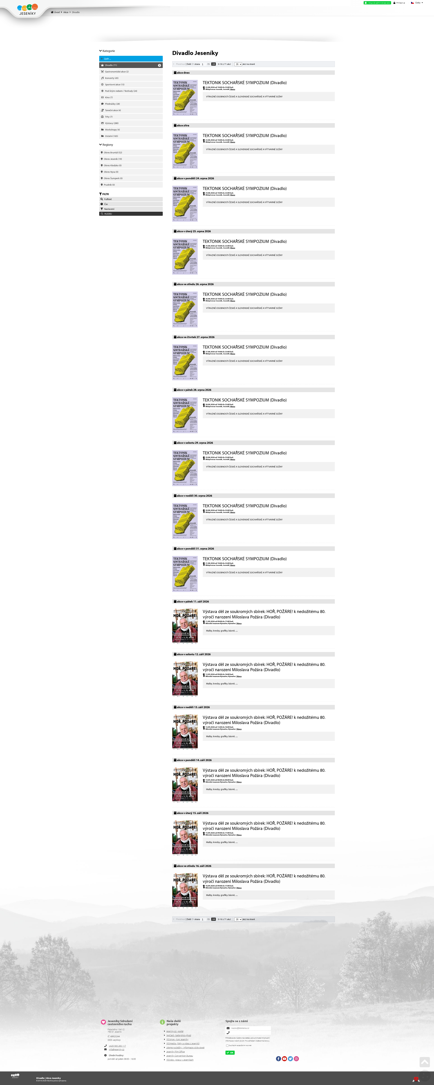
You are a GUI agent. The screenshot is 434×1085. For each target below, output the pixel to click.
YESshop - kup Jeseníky (177, 1039)
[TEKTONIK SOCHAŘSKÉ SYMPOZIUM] (185, 115)
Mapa (232, 89)
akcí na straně (248, 64)
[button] (399, 2)
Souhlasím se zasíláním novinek (240, 1045)
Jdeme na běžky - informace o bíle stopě (185, 1047)
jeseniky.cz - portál (174, 1031)
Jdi (213, 64)
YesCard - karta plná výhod (178, 1035)
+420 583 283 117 (117, 1045)
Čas (105, 204)
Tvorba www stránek (416, 1079)
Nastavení (108, 208)
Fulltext (107, 199)
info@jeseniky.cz (116, 1049)
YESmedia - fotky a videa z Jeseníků (182, 1043)
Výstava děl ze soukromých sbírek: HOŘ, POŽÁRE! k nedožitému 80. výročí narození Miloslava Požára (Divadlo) (264, 614)
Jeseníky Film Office (175, 1051)
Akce (65, 12)
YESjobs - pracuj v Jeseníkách (180, 1059)
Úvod (27, 9)
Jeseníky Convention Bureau (179, 1055)
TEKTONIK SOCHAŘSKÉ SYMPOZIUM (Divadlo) (245, 82)
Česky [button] (417, 2)
